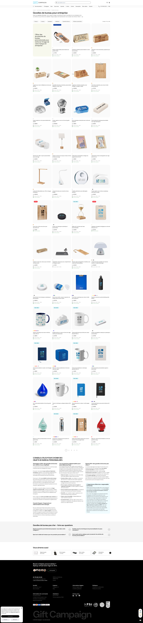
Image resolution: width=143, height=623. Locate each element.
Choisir (5, 619)
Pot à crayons (62, 552)
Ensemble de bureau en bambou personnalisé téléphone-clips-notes (61, 85)
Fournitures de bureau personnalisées (43, 10)
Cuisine (72, 6)
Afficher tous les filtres (77, 21)
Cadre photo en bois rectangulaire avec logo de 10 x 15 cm (100, 156)
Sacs (52, 6)
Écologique (46, 6)
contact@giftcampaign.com (39, 579)
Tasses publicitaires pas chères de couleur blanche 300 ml (80, 333)
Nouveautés (78, 6)
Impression (50, 21)
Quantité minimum (66, 21)
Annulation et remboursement (39, 598)
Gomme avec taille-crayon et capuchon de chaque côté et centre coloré (61, 298)
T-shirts (67, 6)
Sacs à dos (56, 6)
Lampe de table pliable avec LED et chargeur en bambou (42, 191)
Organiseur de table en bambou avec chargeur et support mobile (79, 85)
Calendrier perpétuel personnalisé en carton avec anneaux (81, 50)
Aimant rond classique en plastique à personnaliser (59, 227)
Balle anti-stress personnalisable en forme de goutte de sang (100, 439)
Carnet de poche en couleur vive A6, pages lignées (80, 404)
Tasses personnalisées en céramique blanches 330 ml (79, 368)
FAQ (109, 6)
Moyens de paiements (37, 600)
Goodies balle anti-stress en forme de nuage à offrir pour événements (61, 333)
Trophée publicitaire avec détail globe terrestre (79, 191)
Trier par (35, 21)
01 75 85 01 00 (37, 577)
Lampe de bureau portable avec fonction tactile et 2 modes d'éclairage (99, 262)
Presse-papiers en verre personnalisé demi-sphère (42, 121)
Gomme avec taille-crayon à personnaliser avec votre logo (41, 156)
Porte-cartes (81, 552)
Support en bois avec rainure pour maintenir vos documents (42, 262)
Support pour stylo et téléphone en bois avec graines (42, 85)
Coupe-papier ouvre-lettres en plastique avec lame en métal (99, 191)
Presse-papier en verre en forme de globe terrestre (60, 121)
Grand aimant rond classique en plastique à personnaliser (42, 298)
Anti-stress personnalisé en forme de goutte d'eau (42, 404)
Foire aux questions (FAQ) (58, 597)
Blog (54, 588)
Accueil (34, 10)
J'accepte (10, 616)
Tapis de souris (43, 552)
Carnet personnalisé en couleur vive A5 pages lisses (42, 368)
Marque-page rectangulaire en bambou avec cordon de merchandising (81, 262)
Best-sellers (84, 6)
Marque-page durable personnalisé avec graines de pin (60, 50)
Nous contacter (36, 588)
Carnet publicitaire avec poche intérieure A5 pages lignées (100, 404)
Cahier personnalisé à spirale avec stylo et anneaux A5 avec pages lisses (80, 439)
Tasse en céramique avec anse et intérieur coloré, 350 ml (41, 333)
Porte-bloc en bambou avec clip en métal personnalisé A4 (99, 85)
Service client (55, 595)
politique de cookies (14, 612)
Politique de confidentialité (98, 587)
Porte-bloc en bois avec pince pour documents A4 (40, 227)
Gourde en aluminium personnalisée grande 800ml (100, 298)
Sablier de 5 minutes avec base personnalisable (78, 227)
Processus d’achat (37, 595)
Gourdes (62, 6)
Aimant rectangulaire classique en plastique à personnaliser (100, 333)
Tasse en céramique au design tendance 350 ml (61, 404)
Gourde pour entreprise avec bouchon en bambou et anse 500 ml (60, 439)
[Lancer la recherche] (56, 2)
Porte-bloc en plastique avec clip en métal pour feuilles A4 (80, 298)
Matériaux (57, 21)
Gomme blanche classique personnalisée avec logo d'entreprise (99, 121)
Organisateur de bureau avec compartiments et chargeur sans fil (61, 262)
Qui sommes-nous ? (37, 587)
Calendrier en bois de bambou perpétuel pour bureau (100, 50)
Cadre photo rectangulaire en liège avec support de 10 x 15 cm (80, 156)
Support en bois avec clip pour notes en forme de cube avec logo (61, 156)
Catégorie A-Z (56, 587)
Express (90, 6)
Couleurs (42, 21)
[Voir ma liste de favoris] (107, 2)
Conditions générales (77, 588)
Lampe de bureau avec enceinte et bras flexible (60, 191)
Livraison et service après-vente (39, 597)
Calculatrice (101, 552)
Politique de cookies (96, 588)
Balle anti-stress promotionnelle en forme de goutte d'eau (42, 439)
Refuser (15, 619)
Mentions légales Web (77, 587)
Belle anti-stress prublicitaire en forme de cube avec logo (60, 368)
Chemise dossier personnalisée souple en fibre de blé (99, 368)
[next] (110, 553)
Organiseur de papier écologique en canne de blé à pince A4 (100, 227)
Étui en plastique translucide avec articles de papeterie (81, 121)
